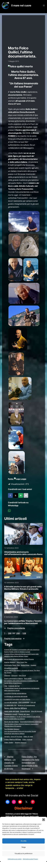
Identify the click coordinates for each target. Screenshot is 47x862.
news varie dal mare (11, 711)
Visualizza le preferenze (23, 853)
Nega (24, 847)
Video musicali (27, 739)
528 (24, 633)
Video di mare (28, 736)
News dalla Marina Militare (15, 708)
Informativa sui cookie (15, 859)
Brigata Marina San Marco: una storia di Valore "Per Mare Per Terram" (22, 671)
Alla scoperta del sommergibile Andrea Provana (19, 659)
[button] (43, 820)
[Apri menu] (43, 5)
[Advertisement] (23, 29)
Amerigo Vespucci (9, 662)
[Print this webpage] (26, 495)
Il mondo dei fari (14, 686)
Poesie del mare (24, 714)
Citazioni (7, 675)
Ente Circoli (22, 675)
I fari (5, 686)
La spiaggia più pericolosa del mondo (15, 696)
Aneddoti (33, 665)
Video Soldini (8, 742)
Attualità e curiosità (11, 668)
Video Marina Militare (12, 739)
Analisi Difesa (25, 665)
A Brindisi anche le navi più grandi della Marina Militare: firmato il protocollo (23, 587)
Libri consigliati (23, 702)
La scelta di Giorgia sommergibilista (15, 693)
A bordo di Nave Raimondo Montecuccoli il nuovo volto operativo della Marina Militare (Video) (21, 655)
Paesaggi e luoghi (10, 714)
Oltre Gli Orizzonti (36, 711)
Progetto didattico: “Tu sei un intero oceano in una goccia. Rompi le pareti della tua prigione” (22, 718)
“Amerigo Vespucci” (20, 742)
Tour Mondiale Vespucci (11, 729)
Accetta (23, 841)
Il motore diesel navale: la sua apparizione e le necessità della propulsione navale (21, 689)
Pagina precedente (14, 628)
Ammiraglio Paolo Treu (12, 665)
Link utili (33, 702)
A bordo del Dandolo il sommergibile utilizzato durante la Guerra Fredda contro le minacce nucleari (21, 651)
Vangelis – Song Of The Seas (13, 736)
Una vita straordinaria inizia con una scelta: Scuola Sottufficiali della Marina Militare (20, 732)
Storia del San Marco (11, 722)
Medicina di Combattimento (26, 705)
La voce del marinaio (10, 702)
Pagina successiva (14, 638)
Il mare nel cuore (21, 5)
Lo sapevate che (10, 705)
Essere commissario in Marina (13, 678)
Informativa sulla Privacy (30, 859)
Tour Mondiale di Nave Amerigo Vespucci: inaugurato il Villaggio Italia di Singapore (21, 725)
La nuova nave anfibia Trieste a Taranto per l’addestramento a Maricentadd (22, 622)
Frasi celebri (28, 678)
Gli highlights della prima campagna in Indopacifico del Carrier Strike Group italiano (21, 682)
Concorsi (14, 675)
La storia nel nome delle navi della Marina (17, 699)
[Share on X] (15, 495)
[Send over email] (20, 495)
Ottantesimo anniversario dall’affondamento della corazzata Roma (23, 553)
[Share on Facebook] (10, 495)
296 (10, 633)
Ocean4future (25, 711)
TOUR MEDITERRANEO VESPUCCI (31, 722)
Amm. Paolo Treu (22, 662)
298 (18, 633)
